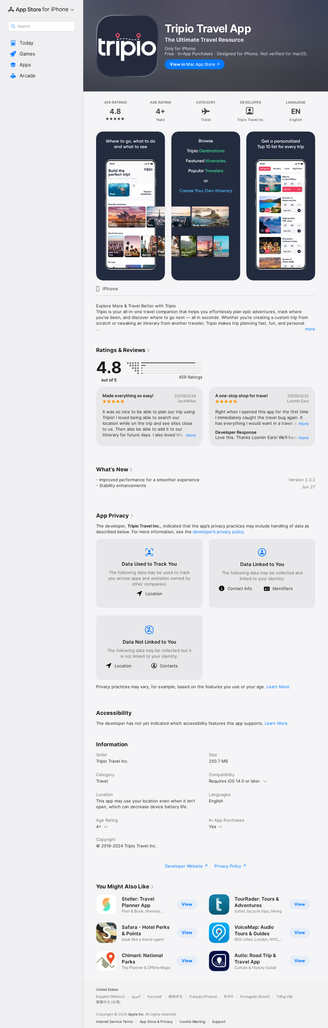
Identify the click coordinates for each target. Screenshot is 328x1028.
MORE (191, 435)
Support (219, 1022)
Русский (154, 996)
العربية (136, 996)
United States (107, 989)
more (310, 328)
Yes (212, 826)
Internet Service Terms (114, 1022)
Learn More (278, 686)
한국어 (229, 996)
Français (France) (203, 996)
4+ (99, 826)
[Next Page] (321, 111)
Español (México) (110, 996)
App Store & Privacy (156, 1022)
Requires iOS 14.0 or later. (235, 781)
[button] (41, 43)
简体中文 (175, 996)
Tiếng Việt (284, 996)
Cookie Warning (192, 1022)
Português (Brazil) (255, 996)
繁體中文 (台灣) (108, 1002)
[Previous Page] (89, 111)
